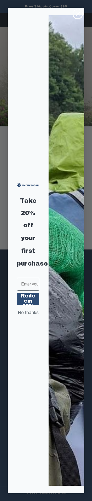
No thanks (28, 312)
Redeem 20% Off (28, 299)
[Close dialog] (77, 14)
